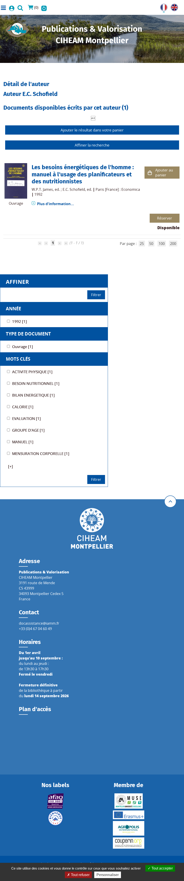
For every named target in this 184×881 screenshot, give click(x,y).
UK (173, 6)
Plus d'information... (55, 203)
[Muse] (128, 801)
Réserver (164, 218)
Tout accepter (162, 868)
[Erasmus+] (128, 814)
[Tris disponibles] (93, 117)
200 (173, 243)
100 (162, 243)
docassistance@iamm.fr (39, 623)
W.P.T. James (42, 189)
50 (151, 243)
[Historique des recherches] (44, 7)
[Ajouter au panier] (149, 172)
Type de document (28, 334)
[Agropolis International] (128, 828)
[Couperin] (128, 843)
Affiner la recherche (92, 145)
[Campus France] (55, 818)
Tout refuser (80, 875)
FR (162, 6)
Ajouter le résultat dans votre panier (92, 130)
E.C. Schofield (74, 189)
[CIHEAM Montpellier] (92, 528)
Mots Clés (18, 359)
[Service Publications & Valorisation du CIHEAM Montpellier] (17, 28)
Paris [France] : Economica (118, 189)
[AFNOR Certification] (55, 801)
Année (13, 309)
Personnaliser (107, 875)
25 (142, 243)
